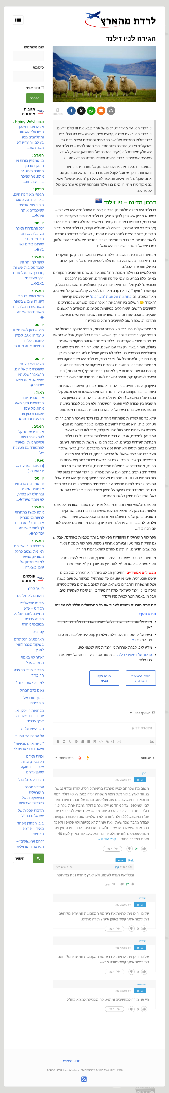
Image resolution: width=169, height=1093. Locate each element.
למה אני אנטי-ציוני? (30, 682)
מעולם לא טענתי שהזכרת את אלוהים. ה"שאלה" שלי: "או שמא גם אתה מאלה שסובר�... (29, 374)
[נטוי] (64, 741)
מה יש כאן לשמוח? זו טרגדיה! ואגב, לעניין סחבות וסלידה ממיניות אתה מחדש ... (28, 340)
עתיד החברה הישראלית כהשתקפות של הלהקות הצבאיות (31, 794)
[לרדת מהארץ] (120, 27)
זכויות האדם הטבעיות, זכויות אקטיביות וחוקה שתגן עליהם (32, 764)
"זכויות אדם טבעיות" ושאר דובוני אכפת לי (29, 746)
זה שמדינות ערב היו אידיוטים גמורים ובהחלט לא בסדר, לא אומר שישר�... (29, 491)
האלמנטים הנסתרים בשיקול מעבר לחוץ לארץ (29, 644)
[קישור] (107, 741)
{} (112, 741)
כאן (133, 639)
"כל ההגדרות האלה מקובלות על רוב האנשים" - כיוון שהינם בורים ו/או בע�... (30, 239)
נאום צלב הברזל (32, 690)
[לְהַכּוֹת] (76, 741)
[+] (119, 741)
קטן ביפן (38, 631)
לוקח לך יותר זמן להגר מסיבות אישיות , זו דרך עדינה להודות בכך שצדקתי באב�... (28, 272)
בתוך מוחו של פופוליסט (34, 700)
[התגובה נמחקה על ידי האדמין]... (30, 468)
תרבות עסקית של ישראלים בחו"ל (31, 813)
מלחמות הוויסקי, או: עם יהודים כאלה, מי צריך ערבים (29, 715)
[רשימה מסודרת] (82, 741)
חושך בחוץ (36, 588)
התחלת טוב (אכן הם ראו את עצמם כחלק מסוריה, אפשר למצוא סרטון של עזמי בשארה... (29, 556)
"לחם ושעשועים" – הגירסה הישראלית (30, 844)
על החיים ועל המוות (29, 735)
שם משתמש (34, 47)
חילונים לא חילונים (30, 595)
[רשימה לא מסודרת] (89, 741)
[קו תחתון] (70, 741)
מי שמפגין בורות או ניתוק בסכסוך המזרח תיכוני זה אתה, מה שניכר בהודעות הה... (30, 171)
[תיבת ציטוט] (95, 741)
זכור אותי (33, 87)
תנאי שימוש (71, 1060)
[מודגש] (58, 741)
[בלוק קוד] (101, 741)
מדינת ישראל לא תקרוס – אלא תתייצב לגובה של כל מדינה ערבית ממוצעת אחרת (29, 613)
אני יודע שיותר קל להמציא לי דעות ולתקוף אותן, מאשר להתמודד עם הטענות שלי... (28, 442)
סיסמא (38, 67)
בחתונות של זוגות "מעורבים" (111, 296)
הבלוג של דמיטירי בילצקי (134, 654)
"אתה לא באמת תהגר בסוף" (32, 660)
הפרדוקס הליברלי (31, 779)
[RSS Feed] (84, 1079)
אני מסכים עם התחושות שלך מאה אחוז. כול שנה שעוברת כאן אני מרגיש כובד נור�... (29, 408)
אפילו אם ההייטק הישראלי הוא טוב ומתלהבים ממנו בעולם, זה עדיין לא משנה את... (30, 137)
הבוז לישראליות (32, 728)
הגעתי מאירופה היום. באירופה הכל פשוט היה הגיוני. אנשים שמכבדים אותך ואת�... (28, 205)
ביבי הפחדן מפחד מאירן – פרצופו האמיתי (30, 828)
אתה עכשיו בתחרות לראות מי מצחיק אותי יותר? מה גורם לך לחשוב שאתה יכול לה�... (29, 523)
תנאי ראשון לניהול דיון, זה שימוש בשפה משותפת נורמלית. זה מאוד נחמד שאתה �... (28, 306)
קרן (117, 867)
